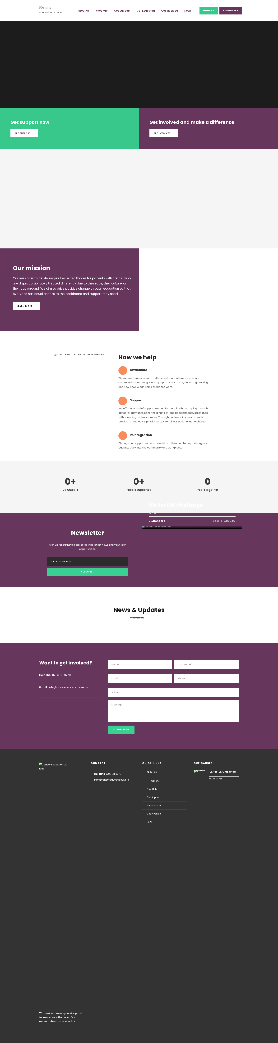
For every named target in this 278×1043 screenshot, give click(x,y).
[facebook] (52, 703)
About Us (83, 11)
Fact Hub (102, 11)
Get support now (29, 122)
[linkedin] (60, 703)
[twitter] (69, 703)
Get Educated (146, 11)
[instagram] (77, 703)
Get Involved (169, 11)
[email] (43, 703)
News (187, 11)
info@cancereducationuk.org (111, 779)
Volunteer (230, 10)
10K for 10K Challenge (176, 505)
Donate (208, 10)
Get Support (122, 11)
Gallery (155, 780)
